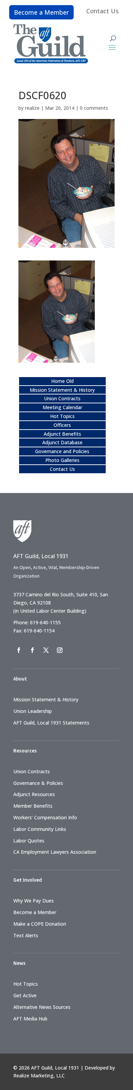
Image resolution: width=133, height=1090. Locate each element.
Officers (62, 425)
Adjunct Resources (34, 794)
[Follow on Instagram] (59, 650)
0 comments (94, 108)
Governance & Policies (38, 783)
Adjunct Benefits (62, 434)
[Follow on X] (46, 650)
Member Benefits (33, 806)
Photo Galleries (62, 460)
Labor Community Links (39, 829)
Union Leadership (32, 711)
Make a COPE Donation (39, 924)
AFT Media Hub (30, 1018)
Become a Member (41, 12)
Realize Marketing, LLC (39, 1075)
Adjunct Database (62, 442)
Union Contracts (62, 398)
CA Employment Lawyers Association (54, 852)
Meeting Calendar (62, 407)
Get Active (24, 995)
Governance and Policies (62, 451)
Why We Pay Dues (33, 900)
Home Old (62, 381)
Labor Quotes (28, 840)
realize (32, 108)
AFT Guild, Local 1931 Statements (51, 722)
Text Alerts (25, 935)
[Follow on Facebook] (18, 650)
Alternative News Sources (42, 1007)
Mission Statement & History (62, 390)
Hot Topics (62, 416)
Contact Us (102, 11)
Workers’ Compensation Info (45, 817)
